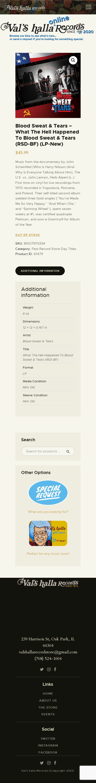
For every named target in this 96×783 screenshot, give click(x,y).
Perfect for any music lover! (48, 553)
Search (70, 451)
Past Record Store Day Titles (54, 249)
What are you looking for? (48, 512)
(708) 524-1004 (48, 659)
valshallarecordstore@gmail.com (48, 652)
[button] (73, 60)
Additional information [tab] (40, 270)
